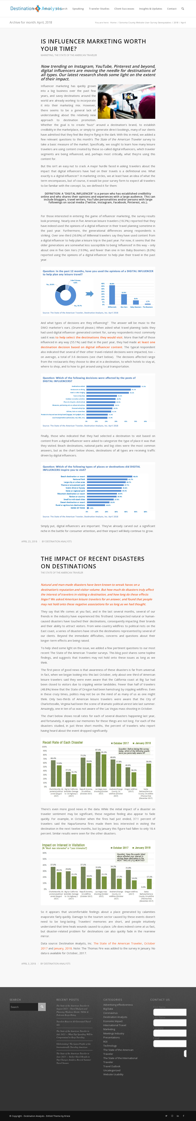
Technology (110, 1045)
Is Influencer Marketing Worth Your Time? (93, 45)
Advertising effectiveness (118, 1004)
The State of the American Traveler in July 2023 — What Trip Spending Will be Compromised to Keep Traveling (74, 1034)
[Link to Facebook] (183, 1116)
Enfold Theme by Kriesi (58, 1115)
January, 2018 (63, 948)
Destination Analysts (58, 541)
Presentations (111, 1037)
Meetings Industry (113, 1033)
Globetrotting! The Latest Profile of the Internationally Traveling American (73, 1045)
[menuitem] (35, 8)
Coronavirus (110, 1013)
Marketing (47, 55)
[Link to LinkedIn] (178, 1116)
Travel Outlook (111, 1066)
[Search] (182, 8)
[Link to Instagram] (172, 1116)
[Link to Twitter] (166, 1116)
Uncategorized (111, 1070)
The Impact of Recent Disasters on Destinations (93, 562)
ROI (105, 1041)
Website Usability (113, 1074)
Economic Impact (112, 1021)
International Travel (114, 1025)
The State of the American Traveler (76, 55)
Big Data (108, 1008)
